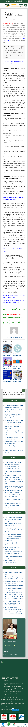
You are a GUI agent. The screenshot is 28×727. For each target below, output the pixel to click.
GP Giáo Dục (14, 567)
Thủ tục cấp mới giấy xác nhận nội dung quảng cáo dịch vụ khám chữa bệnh (14, 481)
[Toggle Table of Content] (22, 47)
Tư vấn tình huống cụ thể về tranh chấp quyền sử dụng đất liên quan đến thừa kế (13, 416)
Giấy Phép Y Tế (14, 457)
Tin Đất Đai (14, 400)
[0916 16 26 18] (8, 724)
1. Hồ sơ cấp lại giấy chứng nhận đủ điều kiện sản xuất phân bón (13, 49)
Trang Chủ (7, 1)
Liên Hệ (16, 1)
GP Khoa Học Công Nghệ (14, 512)
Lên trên (25, 726)
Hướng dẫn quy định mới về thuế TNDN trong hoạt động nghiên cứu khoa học (13, 519)
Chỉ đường (14, 726)
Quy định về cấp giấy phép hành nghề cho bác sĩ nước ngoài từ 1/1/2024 (13, 505)
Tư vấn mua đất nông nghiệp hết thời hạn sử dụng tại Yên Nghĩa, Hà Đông (14, 432)
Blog (12, 1)
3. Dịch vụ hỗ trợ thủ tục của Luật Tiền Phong (14, 56)
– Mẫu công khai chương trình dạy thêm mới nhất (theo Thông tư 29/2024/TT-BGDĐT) (13, 603)
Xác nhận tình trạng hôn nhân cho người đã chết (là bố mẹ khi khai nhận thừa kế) (13, 426)
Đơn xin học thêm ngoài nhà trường (14, 585)
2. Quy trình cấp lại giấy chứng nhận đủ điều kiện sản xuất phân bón (14, 53)
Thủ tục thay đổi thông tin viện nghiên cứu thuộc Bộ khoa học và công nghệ (13, 529)
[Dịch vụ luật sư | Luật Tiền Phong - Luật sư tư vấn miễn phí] (14, 5)
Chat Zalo (3, 726)
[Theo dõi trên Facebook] (19, 1)
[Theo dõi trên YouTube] (22, 1)
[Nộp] (23, 390)
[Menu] (25, 5)
